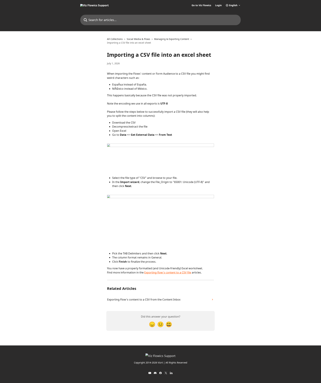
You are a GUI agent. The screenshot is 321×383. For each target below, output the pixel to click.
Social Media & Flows (138, 39)
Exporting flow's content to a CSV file (167, 272)
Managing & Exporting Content (171, 39)
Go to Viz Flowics (201, 5)
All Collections (115, 39)
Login (218, 5)
